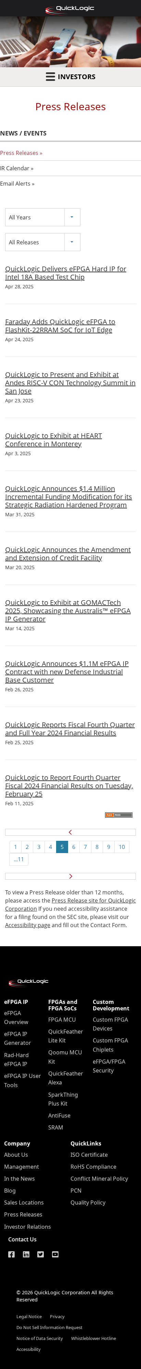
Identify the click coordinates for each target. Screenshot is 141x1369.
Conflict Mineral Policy (99, 1178)
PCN (75, 1190)
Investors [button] (75, 76)
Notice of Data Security (39, 1338)
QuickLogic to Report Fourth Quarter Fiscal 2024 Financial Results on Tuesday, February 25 (69, 785)
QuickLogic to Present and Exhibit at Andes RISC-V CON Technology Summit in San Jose (70, 382)
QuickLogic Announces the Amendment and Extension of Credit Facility (68, 553)
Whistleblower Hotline (93, 1338)
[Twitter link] (40, 1254)
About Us (16, 1154)
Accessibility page (27, 925)
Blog (10, 1190)
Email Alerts (15, 183)
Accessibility (28, 1349)
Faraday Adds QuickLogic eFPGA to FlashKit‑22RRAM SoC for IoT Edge (60, 325)
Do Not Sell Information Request (49, 1327)
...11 (19, 859)
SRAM (55, 1127)
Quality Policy (87, 1202)
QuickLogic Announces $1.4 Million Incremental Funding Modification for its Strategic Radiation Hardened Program (68, 496)
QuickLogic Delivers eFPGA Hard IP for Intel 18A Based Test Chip (65, 273)
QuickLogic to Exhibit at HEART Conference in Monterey (53, 439)
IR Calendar (14, 168)
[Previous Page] (70, 832)
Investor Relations (27, 1226)
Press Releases (19, 153)
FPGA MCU (62, 1019)
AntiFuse (59, 1115)
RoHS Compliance (93, 1166)
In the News (19, 1178)
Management (21, 1166)
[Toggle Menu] (9, 8)
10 (122, 847)
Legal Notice (29, 1316)
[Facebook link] (11, 1254)
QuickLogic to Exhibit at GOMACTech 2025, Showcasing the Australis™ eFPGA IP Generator (68, 610)
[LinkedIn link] (26, 1254)
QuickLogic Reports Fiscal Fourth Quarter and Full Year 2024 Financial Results (70, 728)
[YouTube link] (55, 1254)
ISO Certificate (89, 1154)
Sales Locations (24, 1202)
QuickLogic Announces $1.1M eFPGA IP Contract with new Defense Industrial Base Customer (67, 671)
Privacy (57, 1316)
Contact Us (22, 1239)
